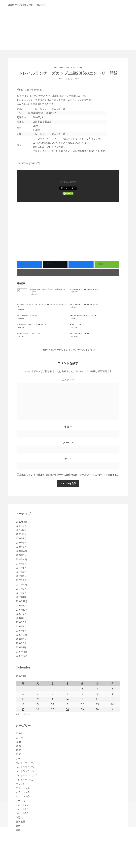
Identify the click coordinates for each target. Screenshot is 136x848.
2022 (18, 754)
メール (68, 442)
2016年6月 (21, 626)
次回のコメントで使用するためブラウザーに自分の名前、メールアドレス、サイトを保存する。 (69, 474)
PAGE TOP (130, 819)
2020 (18, 750)
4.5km (52, 349)
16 (97, 699)
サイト (68, 458)
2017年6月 (21, 576)
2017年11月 (21, 567)
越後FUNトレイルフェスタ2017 (27, 316)
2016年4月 (21, 635)
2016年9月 (21, 614)
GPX (18, 758)
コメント (68, 379)
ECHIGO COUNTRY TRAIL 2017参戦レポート (84, 304)
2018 (18, 742)
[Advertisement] (68, 230)
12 (38, 699)
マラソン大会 (23, 788)
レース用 (20, 800)
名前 (68, 426)
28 (67, 709)
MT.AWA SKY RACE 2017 (77, 325)
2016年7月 (21, 622)
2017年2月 (21, 593)
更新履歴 (20, 821)
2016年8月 (21, 618)
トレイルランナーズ (74, 349)
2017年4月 (21, 584)
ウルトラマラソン (25, 763)
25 (23, 709)
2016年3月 (21, 639)
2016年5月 (21, 630)
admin (66, 67)
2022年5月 (21, 521)
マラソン (20, 784)
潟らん (68, 23)
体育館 (19, 817)
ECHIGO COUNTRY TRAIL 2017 (79, 334)
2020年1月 (21, 534)
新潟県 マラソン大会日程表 (20, 4)
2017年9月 (21, 572)
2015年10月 (21, 656)
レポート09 (22, 813)
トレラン (90, 349)
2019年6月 (21, 542)
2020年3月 (21, 530)
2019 (18, 746)
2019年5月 (21, 547)
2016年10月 (22, 609)
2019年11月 (21, 538)
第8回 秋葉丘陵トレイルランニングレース (83, 316)
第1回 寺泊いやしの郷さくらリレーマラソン (31, 325)
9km (59, 349)
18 (23, 704)
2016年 (60, 79)
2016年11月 (21, 605)
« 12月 (19, 714)
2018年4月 (21, 559)
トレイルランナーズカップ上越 (49, 134)
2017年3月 (21, 588)
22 (82, 704)
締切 (18, 826)
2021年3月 (21, 526)
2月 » (26, 714)
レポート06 (22, 805)
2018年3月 (21, 563)
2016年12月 (21, 601)
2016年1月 (21, 647)
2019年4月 (21, 551)
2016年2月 (21, 643)
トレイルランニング (71, 79)
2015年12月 (21, 651)
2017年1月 (21, 597)
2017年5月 (21, 580)
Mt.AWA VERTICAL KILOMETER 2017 (28, 334)
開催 (18, 830)
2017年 (19, 737)
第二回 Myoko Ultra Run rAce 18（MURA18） (84, 289)
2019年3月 (21, 555)
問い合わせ (42, 4)
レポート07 (22, 809)
